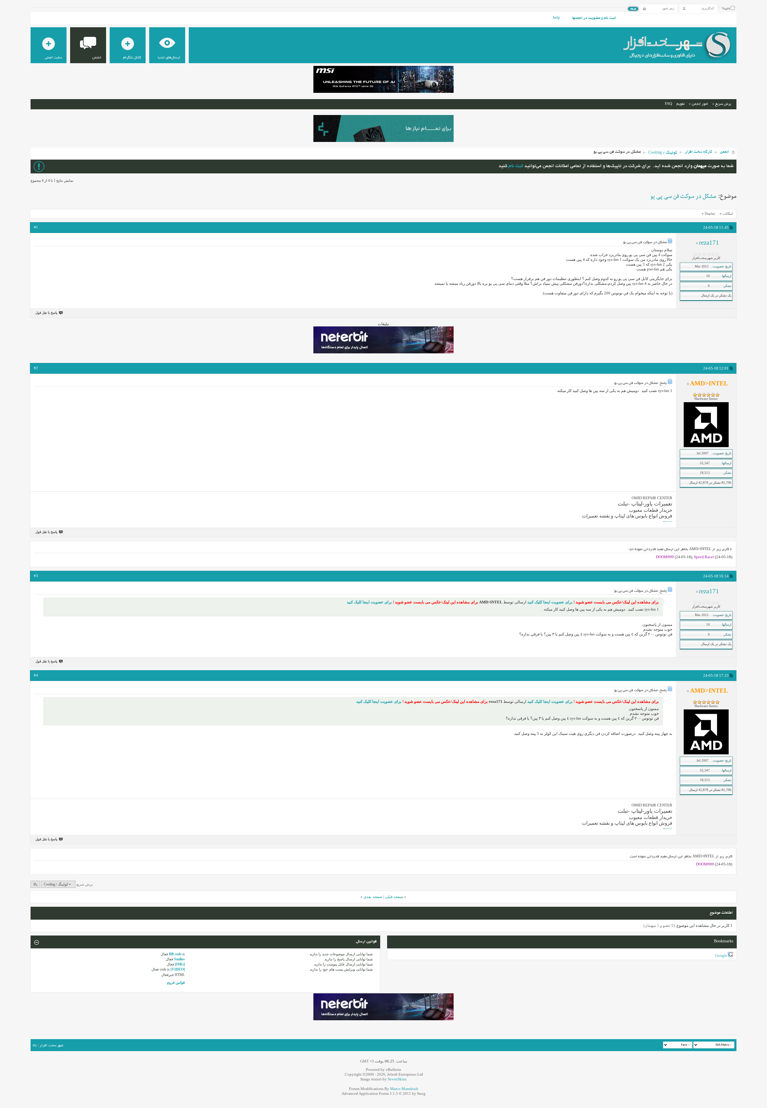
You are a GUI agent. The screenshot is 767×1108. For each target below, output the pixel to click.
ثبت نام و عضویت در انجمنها (594, 18)
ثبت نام (515, 166)
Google (721, 955)
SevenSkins (397, 1079)
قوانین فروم (176, 982)
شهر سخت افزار (51, 1046)
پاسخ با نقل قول (46, 312)
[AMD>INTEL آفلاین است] (706, 446)
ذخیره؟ (726, 8)
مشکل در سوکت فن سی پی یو (683, 196)
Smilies (179, 959)
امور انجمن (700, 104)
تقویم (681, 104)
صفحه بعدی (372, 896)
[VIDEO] (177, 969)
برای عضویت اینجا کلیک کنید (549, 602)
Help (556, 18)
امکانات (728, 213)
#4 (36, 675)
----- (669, 521)
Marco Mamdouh (404, 1088)
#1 (36, 227)
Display (710, 213)
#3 (36, 575)
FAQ (668, 104)
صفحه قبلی (394, 896)
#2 (36, 368)
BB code (175, 954)
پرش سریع (723, 104)
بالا (35, 884)
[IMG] (180, 964)
